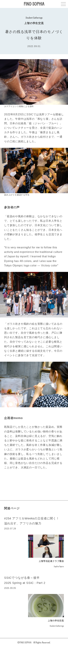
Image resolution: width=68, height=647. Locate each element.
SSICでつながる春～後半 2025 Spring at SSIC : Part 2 (24, 580)
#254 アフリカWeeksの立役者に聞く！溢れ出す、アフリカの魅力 (31, 521)
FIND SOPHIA (34, 4)
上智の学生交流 (34, 23)
